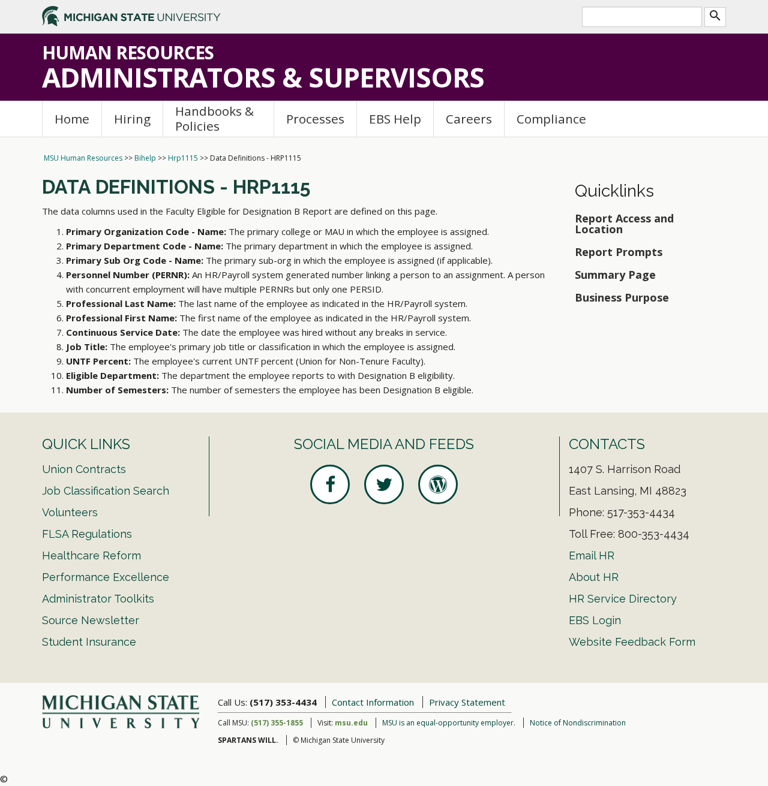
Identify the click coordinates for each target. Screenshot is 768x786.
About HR (594, 577)
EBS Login (595, 620)
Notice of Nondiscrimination (578, 723)
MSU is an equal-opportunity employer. (448, 723)
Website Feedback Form (632, 642)
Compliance (551, 118)
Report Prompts (618, 252)
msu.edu (351, 723)
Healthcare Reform (91, 555)
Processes (315, 118)
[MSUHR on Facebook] (330, 484)
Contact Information (373, 702)
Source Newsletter (90, 620)
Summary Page (615, 274)
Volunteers (70, 512)
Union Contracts (84, 469)
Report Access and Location (624, 223)
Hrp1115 (183, 158)
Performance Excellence (105, 577)
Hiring (132, 118)
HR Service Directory (623, 598)
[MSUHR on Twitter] (384, 484)
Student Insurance (89, 642)
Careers (469, 118)
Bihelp (145, 158)
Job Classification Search (105, 490)
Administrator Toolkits (98, 598)
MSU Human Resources (83, 158)
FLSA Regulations (87, 534)
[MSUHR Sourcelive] (438, 484)
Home (72, 118)
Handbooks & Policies (214, 118)
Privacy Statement (467, 702)
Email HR (591, 555)
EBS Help (395, 118)
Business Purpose (622, 297)
